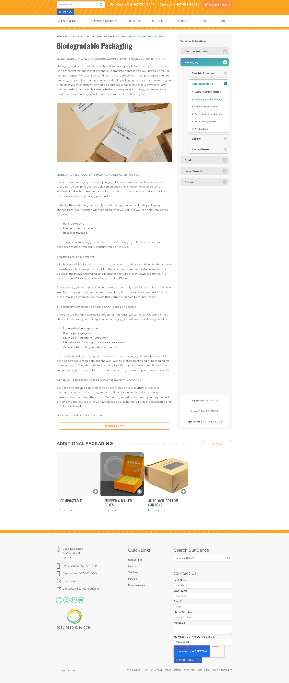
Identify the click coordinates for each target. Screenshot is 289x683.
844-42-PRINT (208, 411)
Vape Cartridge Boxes (205, 121)
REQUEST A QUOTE (219, 5)
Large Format (193, 171)
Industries (135, 21)
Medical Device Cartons (206, 106)
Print (188, 160)
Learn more (66, 510)
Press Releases (136, 585)
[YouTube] (81, 600)
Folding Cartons (115, 36)
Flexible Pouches (203, 73)
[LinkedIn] (74, 600)
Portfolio (158, 21)
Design (189, 182)
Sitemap (71, 670)
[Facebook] (59, 600)
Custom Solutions (196, 51)
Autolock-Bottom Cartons (207, 91)
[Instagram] (66, 600)
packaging (84, 370)
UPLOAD (67, 12)
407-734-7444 (208, 400)
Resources (181, 21)
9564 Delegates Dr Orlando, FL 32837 (73, 553)
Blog (222, 21)
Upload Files (135, 560)
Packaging (94, 36)
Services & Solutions (104, 21)
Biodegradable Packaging (207, 99)
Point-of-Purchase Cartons (208, 114)
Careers (132, 566)
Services (133, 572)
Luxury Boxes (200, 149)
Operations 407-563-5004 (178, 4)
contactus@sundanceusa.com (82, 588)
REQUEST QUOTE (114, 426)
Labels (196, 138)
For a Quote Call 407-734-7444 (132, 4)
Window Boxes (202, 129)
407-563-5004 (212, 421)
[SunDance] (69, 21)
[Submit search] (101, 4)
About (204, 21)
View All (217, 443)
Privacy (61, 670)
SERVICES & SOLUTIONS (70, 36)
